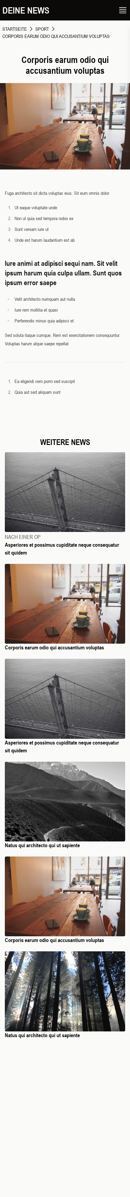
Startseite (14, 29)
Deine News (25, 10)
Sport (42, 29)
